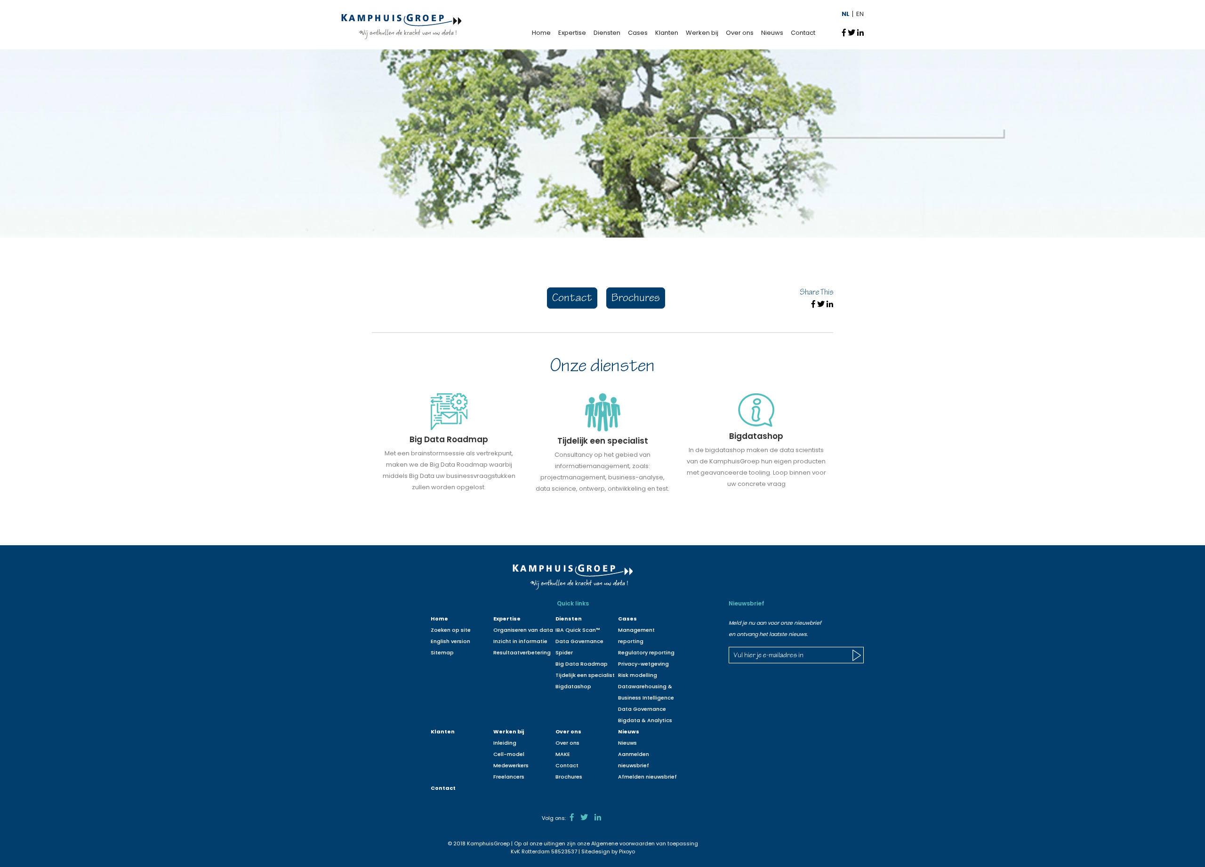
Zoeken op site (451, 630)
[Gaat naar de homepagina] (401, 26)
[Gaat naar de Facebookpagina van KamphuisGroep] (572, 817)
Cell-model (508, 754)
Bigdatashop (573, 686)
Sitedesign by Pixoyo (608, 851)
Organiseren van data (523, 630)
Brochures (635, 299)
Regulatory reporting (646, 652)
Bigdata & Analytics (645, 720)
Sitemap (442, 652)
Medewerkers (511, 765)
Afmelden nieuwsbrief (647, 776)
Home (541, 32)
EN (860, 13)
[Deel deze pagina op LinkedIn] (860, 32)
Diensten (607, 32)
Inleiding (504, 743)
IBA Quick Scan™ (577, 630)
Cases (638, 32)
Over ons (740, 32)
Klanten (666, 32)
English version (450, 641)
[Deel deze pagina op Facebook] (844, 32)
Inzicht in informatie (520, 641)
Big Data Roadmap (581, 664)
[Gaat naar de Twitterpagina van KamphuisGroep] (584, 817)
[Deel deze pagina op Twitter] (851, 32)
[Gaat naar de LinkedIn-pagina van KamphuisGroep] (597, 817)
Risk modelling (637, 675)
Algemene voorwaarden (623, 843)
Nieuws (772, 32)
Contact (803, 32)
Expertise (572, 32)
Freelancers (508, 776)
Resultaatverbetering (522, 652)
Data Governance (642, 709)
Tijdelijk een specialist (585, 675)
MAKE (562, 754)
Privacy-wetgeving (643, 664)
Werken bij (702, 32)
